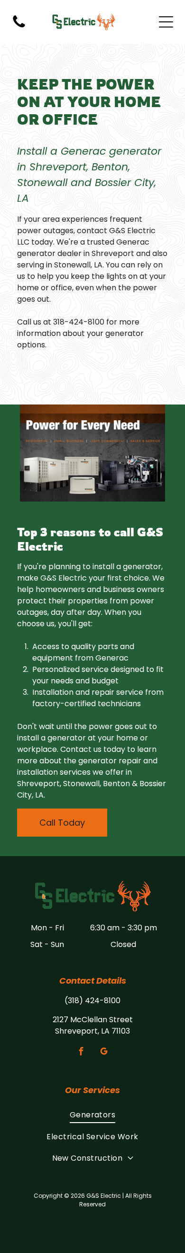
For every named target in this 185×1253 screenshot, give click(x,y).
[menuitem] (92, 1114)
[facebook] (81, 1052)
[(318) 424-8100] (19, 26)
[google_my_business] (104, 1052)
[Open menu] (166, 22)
